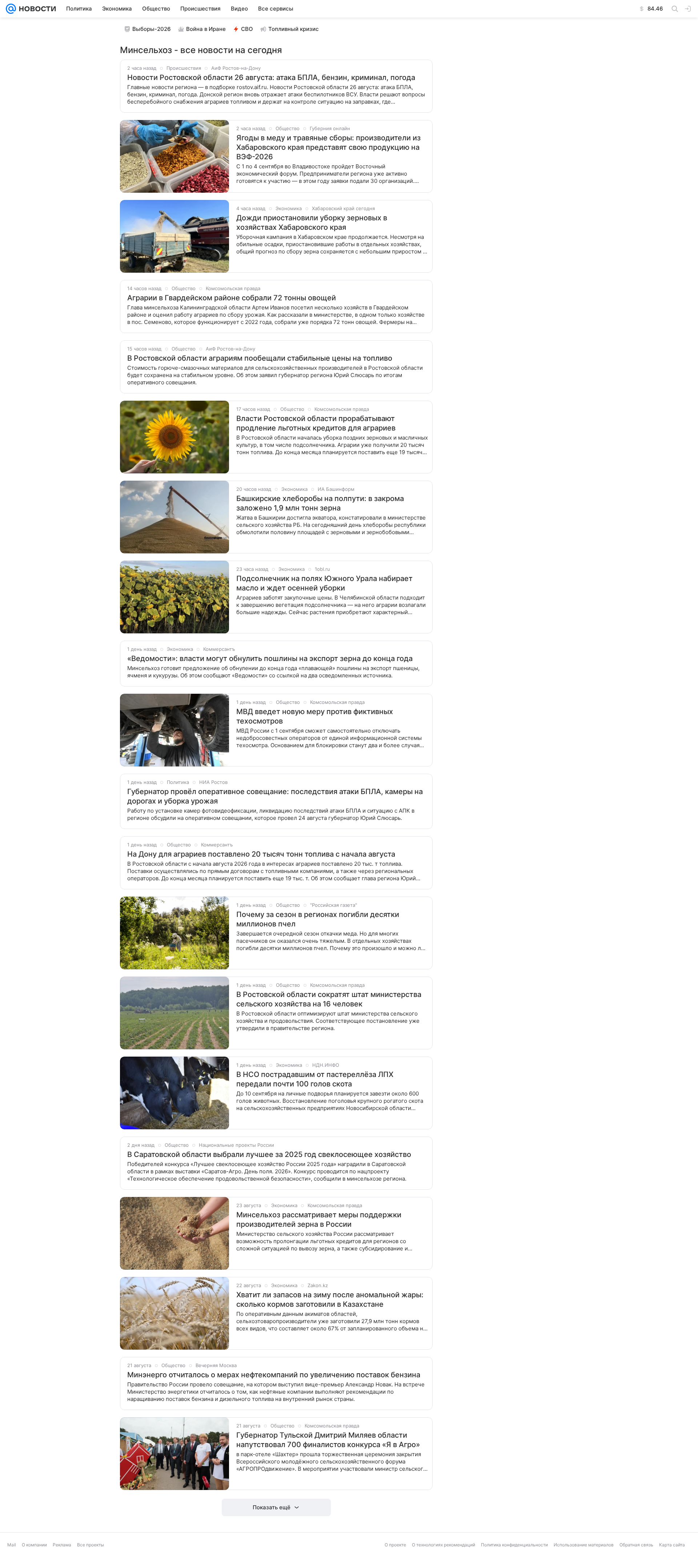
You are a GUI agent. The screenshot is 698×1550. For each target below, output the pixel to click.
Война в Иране (206, 28)
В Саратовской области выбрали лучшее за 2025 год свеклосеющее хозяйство (269, 1154)
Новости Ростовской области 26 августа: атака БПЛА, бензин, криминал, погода (271, 77)
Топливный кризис (293, 28)
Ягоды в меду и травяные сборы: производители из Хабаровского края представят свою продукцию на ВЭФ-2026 (328, 147)
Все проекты (90, 1544)
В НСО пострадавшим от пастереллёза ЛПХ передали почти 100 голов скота (314, 1079)
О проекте (395, 1544)
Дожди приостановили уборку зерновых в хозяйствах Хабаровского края (311, 222)
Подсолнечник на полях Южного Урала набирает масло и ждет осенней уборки (324, 583)
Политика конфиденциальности (514, 1544)
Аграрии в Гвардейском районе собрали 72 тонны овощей (231, 297)
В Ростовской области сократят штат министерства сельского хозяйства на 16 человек (328, 999)
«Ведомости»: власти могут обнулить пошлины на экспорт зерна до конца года (270, 658)
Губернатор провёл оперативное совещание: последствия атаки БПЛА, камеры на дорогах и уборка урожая (275, 796)
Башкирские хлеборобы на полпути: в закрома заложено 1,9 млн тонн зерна (320, 503)
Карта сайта (672, 1544)
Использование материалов (584, 1544)
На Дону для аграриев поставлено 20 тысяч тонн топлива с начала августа (261, 854)
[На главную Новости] (36, 8)
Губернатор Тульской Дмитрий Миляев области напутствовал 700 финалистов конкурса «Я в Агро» (328, 1440)
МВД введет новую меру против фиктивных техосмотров (314, 716)
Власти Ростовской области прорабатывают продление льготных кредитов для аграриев (316, 423)
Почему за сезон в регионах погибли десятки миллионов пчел (317, 919)
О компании (34, 1544)
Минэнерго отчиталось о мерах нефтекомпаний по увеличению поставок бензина (273, 1374)
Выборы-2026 (151, 28)
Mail (11, 1544)
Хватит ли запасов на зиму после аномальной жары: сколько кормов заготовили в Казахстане (330, 1299)
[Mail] (11, 8)
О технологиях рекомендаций (443, 1544)
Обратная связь (636, 1544)
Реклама (62, 1544)
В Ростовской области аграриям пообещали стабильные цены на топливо (259, 358)
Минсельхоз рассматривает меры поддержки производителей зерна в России (318, 1219)
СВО (247, 28)
